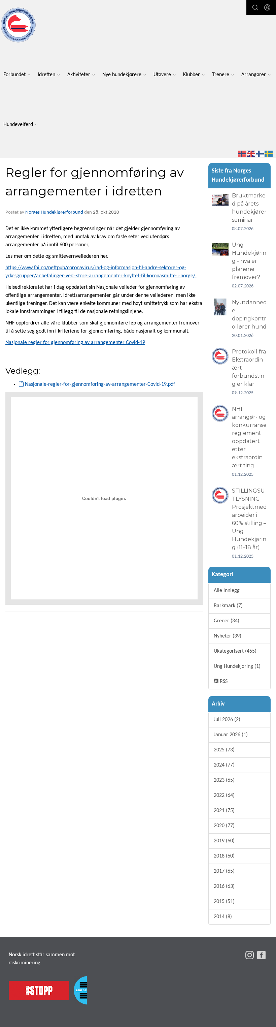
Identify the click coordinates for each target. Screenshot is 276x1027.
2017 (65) (224, 871)
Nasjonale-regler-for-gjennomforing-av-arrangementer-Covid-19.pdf (99, 384)
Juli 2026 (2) (227, 719)
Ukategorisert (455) (235, 651)
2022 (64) (224, 795)
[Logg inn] (267, 7)
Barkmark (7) (228, 606)
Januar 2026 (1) (231, 735)
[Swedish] (269, 153)
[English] (251, 153)
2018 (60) (224, 856)
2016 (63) (224, 886)
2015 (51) (224, 901)
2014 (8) (223, 917)
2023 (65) (224, 780)
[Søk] (255, 7)
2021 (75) (224, 810)
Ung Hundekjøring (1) (237, 666)
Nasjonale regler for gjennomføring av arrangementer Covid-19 (75, 342)
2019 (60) (224, 841)
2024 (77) (224, 765)
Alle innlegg (227, 590)
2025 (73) (224, 750)
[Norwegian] (242, 153)
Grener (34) (226, 621)
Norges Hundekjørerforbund (54, 212)
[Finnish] (260, 153)
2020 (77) (224, 826)
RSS (223, 681)
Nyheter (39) (227, 636)
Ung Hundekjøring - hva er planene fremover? (249, 261)
